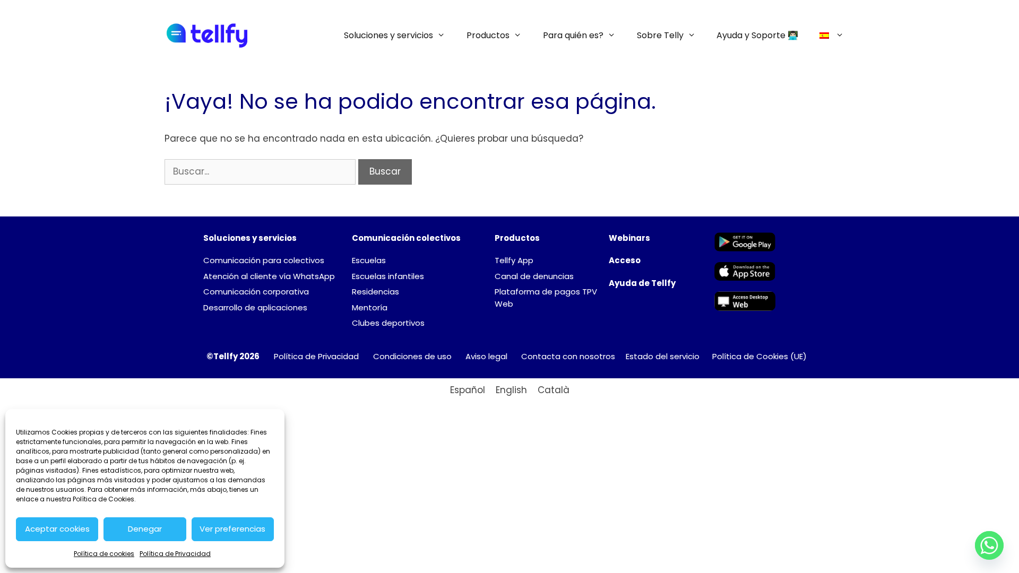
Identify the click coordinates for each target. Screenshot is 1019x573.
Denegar (145, 528)
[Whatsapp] (989, 545)
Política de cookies (104, 553)
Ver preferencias (232, 528)
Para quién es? (573, 35)
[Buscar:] (261, 171)
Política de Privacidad (175, 553)
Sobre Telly (660, 35)
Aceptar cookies (57, 528)
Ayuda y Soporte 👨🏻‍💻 (757, 35)
